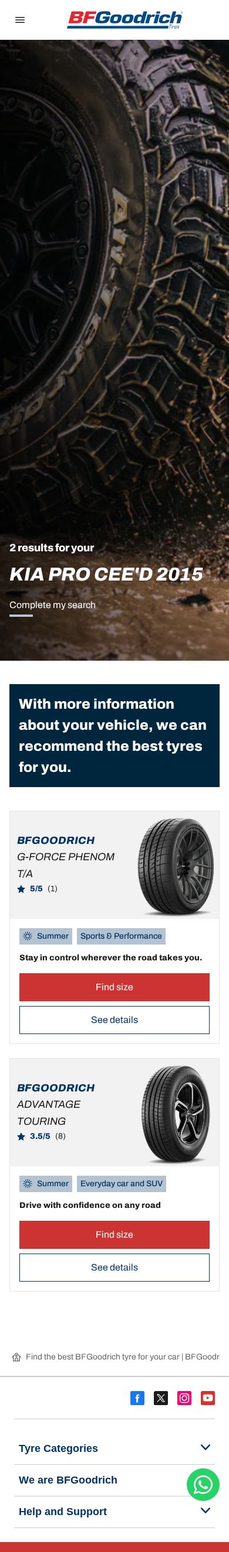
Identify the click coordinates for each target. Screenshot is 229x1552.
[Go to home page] (125, 19)
